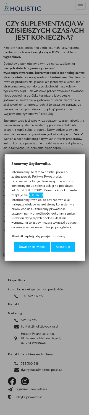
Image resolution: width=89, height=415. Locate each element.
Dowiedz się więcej (32, 246)
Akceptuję (63, 246)
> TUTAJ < (36, 195)
